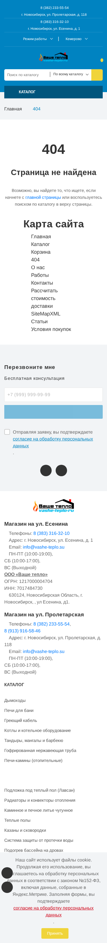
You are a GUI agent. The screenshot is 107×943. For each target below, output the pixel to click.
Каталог (40, 244)
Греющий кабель (20, 720)
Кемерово (73, 39)
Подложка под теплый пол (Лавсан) (39, 790)
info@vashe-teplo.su (43, 547)
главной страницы (43, 197)
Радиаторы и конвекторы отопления (39, 800)
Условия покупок (51, 329)
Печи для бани (18, 710)
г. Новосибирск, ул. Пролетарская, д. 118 (54, 15)
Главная (13, 108)
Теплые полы (17, 820)
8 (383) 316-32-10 (54, 22)
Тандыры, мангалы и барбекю (33, 740)
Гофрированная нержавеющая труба (40, 750)
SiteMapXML (45, 314)
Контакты (42, 283)
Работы (40, 275)
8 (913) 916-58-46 (22, 630)
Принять (55, 933)
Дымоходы (15, 700)
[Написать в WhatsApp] (61, 470)
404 (35, 260)
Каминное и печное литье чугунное (38, 810)
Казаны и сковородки (25, 830)
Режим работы (35, 39)
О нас (38, 267)
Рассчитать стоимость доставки (44, 298)
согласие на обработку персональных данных (53, 442)
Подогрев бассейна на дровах (33, 850)
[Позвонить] (46, 470)
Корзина (41, 252)
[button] (53, 92)
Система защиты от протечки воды (38, 840)
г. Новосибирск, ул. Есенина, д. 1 (54, 29)
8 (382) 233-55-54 (54, 8)
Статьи (39, 321)
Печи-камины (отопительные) (33, 760)
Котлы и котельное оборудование (37, 730)
